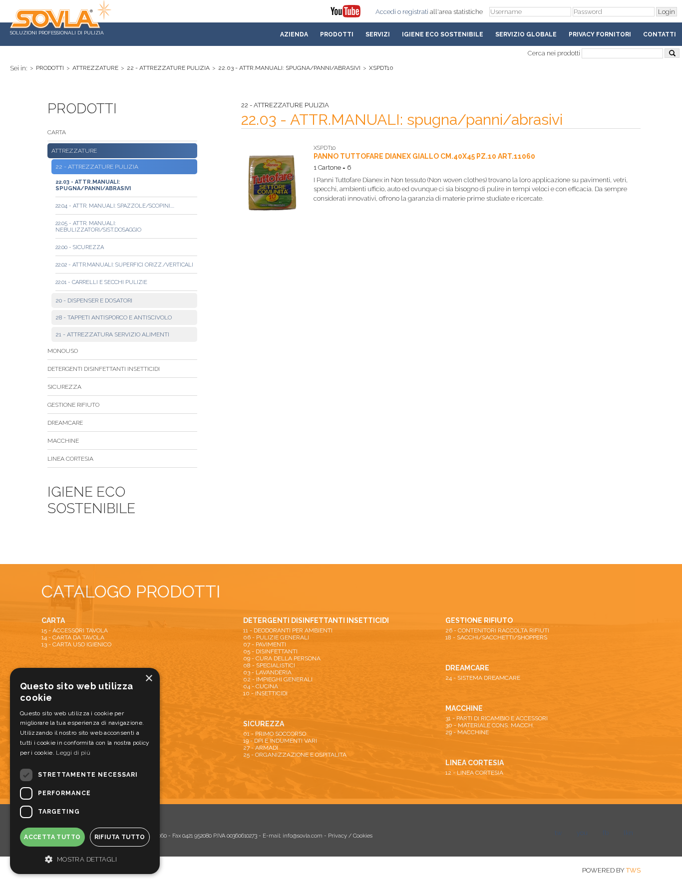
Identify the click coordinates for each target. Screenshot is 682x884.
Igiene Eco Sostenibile (442, 34)
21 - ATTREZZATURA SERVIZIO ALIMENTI (112, 334)
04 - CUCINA (260, 686)
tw (558, 833)
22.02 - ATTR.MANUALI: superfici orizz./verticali (124, 265)
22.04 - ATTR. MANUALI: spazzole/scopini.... (114, 206)
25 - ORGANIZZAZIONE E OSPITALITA (294, 754)
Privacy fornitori (600, 34)
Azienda (294, 34)
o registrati (412, 11)
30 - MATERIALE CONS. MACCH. (489, 725)
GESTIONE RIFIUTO (73, 404)
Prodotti (336, 34)
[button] (85, 858)
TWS (633, 870)
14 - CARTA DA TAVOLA (72, 637)
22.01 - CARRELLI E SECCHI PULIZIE (101, 282)
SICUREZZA (64, 386)
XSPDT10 (381, 67)
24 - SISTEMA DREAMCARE (482, 677)
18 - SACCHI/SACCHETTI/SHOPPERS (496, 637)
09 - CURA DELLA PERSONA (282, 658)
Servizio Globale (526, 34)
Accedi (385, 11)
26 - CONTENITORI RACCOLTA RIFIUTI (497, 630)
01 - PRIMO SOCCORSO (274, 733)
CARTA (56, 132)
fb (606, 833)
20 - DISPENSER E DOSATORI (93, 300)
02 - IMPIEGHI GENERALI (278, 679)
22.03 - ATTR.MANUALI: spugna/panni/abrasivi (289, 67)
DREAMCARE (65, 422)
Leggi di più (73, 752)
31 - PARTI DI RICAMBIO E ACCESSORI (496, 718)
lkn (628, 833)
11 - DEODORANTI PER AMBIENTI (288, 630)
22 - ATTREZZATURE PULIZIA (168, 67)
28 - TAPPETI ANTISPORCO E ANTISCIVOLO (113, 317)
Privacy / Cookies (350, 836)
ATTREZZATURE (95, 67)
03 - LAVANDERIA (267, 672)
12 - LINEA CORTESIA (474, 772)
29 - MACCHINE (467, 732)
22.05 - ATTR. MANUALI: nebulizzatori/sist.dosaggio (98, 226)
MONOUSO (62, 350)
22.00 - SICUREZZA (79, 247)
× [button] (148, 678)
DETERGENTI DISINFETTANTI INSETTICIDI (103, 368)
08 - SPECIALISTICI (269, 665)
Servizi (377, 34)
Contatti (659, 34)
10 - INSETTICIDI (265, 693)
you (582, 833)
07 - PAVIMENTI (264, 644)
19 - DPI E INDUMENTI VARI (280, 740)
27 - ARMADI (260, 747)
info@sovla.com (303, 836)
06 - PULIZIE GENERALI (276, 637)
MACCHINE (63, 440)
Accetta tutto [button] (52, 837)
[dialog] (85, 771)
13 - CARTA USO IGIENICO (76, 644)
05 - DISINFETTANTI (270, 651)
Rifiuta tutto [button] (119, 837)
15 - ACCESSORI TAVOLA (74, 630)
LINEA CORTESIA (70, 458)
